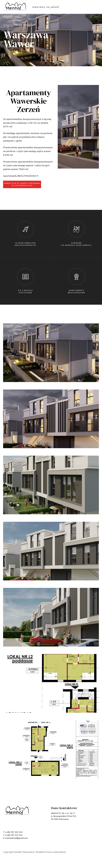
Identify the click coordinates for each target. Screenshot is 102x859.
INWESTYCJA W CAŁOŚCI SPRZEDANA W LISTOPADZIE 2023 (22, 184)
